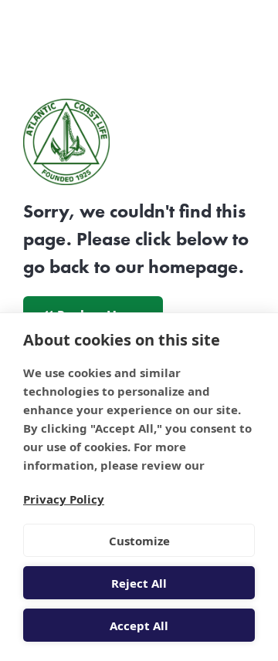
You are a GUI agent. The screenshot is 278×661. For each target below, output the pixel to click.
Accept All (139, 625)
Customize (139, 540)
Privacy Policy (63, 499)
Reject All (139, 583)
